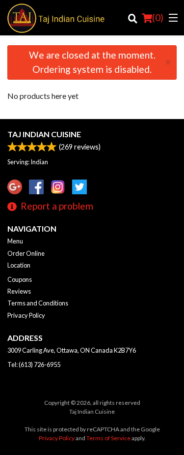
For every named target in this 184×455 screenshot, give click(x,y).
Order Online (26, 253)
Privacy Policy (26, 315)
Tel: (33, 364)
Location (18, 265)
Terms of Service (108, 438)
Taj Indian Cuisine (44, 134)
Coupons (19, 279)
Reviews (19, 291)
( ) (157, 17)
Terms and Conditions (37, 303)
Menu (15, 241)
